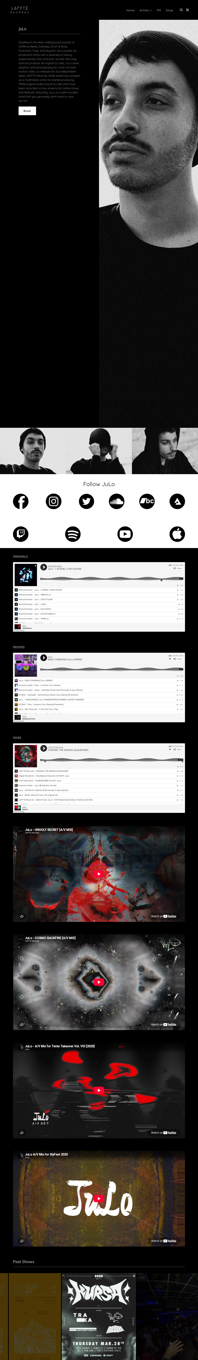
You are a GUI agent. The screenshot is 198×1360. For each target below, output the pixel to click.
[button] (146, 10)
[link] (19, 9)
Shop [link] (169, 10)
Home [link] (130, 10)
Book (27, 111)
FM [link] (159, 10)
